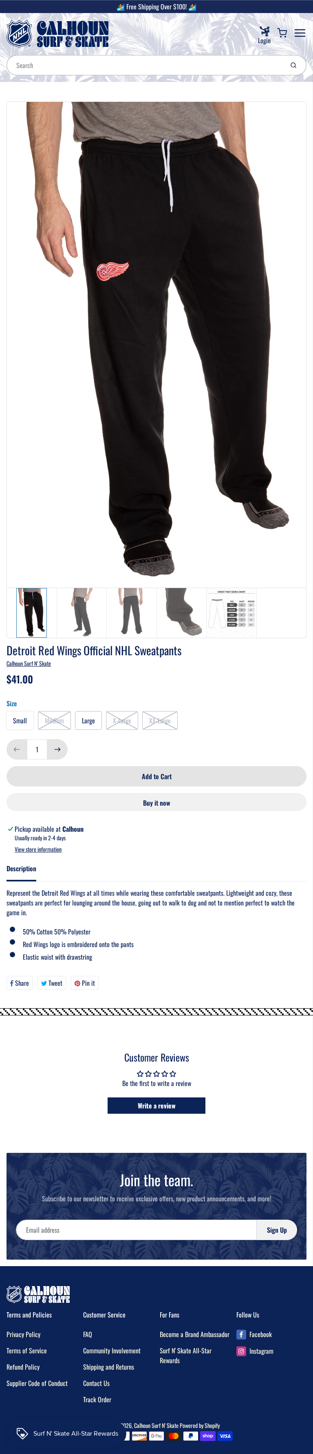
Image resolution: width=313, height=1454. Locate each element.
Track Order (97, 1399)
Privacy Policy (23, 1334)
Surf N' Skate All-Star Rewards (186, 1355)
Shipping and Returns (108, 1367)
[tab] (26, 870)
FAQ (87, 1334)
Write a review (157, 1105)
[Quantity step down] (17, 749)
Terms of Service (27, 1350)
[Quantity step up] (57, 749)
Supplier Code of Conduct (37, 1383)
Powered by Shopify (200, 1425)
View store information (38, 849)
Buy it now (156, 803)
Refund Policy (23, 1367)
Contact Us (96, 1383)
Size (12, 703)
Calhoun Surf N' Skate (29, 663)
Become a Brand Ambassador (194, 1334)
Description (21, 868)
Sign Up (277, 1230)
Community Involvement (112, 1350)
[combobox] (144, 65)
